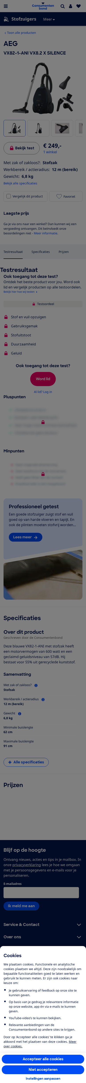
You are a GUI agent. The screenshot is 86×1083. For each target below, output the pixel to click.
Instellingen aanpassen (43, 1079)
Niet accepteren (43, 1069)
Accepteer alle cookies (43, 1059)
